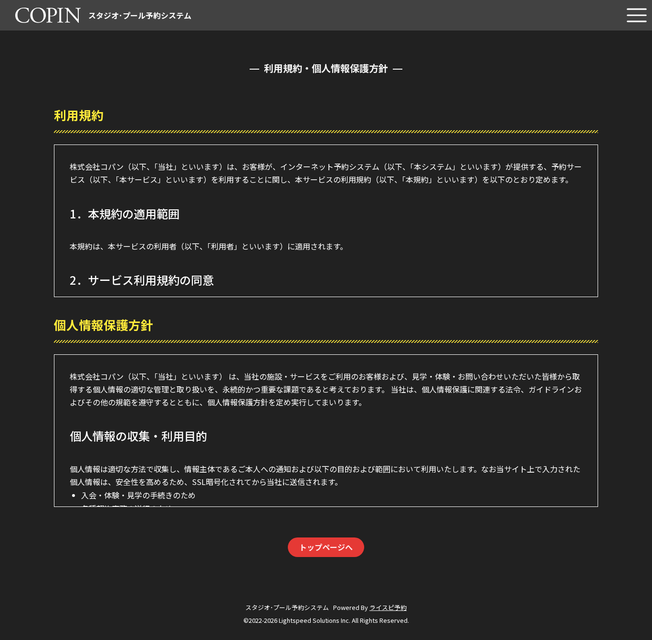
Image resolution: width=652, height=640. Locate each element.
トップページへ (326, 547)
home (25, 5)
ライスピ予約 (388, 607)
